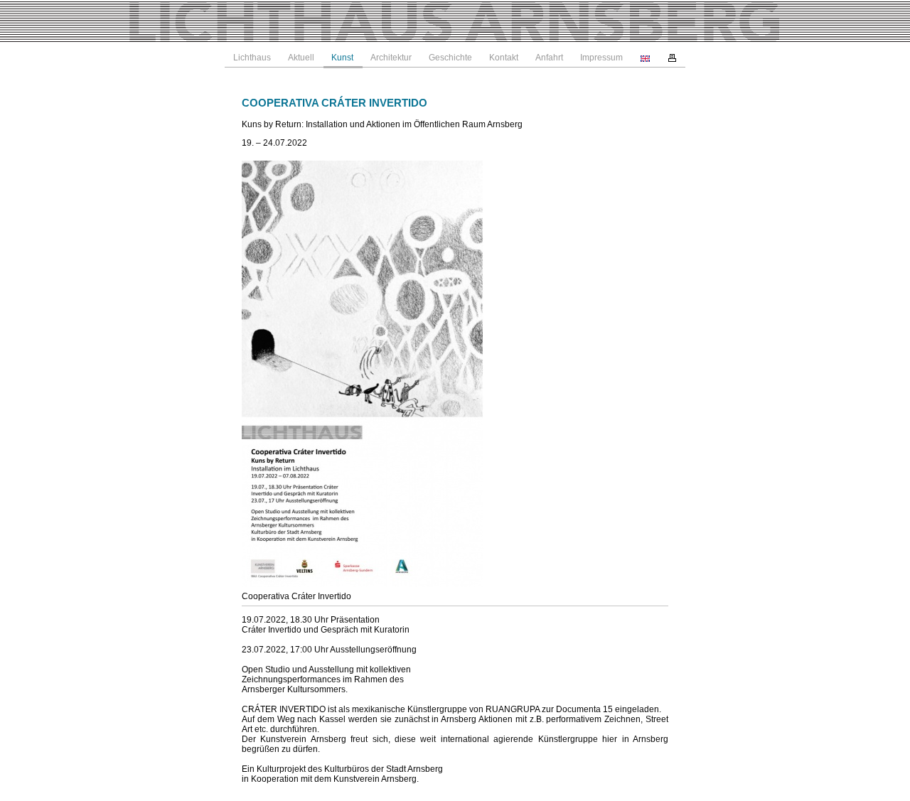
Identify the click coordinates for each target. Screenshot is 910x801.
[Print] (672, 58)
